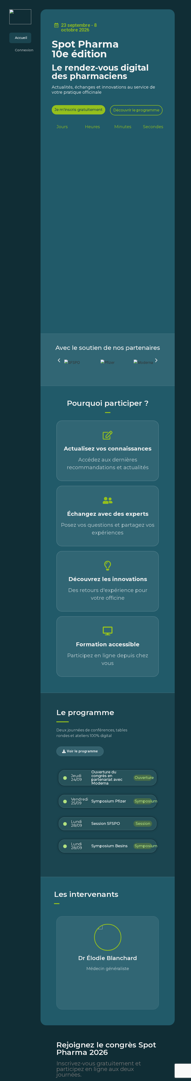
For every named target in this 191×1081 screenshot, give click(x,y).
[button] (58, 360)
